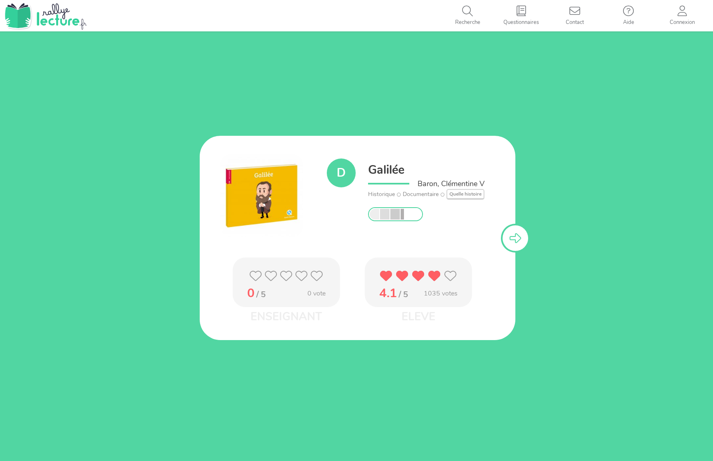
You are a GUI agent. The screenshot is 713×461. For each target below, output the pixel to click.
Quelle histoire (465, 194)
